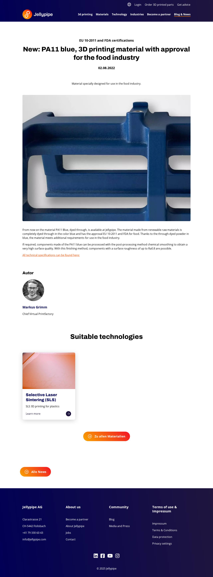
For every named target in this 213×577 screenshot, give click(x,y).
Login (137, 4)
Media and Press (119, 526)
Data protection (162, 537)
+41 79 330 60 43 (32, 533)
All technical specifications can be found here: (51, 255)
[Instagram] (117, 556)
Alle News (38, 472)
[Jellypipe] (41, 14)
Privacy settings (162, 543)
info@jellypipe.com (34, 539)
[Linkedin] (96, 556)
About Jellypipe (75, 526)
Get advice (183, 4)
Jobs (68, 533)
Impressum (159, 523)
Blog (111, 519)
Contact (71, 539)
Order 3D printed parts (159, 4)
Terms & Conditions (164, 530)
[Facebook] (103, 556)
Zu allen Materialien (110, 436)
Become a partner (77, 519)
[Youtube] (110, 556)
